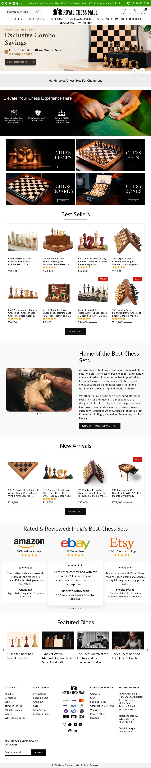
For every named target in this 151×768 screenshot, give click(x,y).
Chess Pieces (57, 19)
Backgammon (67, 23)
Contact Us (10, 697)
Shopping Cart (40, 697)
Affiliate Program (13, 710)
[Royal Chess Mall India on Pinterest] (17, 3)
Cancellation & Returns (102, 705)
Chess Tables (104, 19)
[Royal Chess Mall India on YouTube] (10, 3)
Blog (7, 701)
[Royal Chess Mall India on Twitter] (14, 3)
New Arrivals (39, 710)
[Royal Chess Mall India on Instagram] (2, 3)
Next (147, 650)
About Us (10, 693)
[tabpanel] (39, 390)
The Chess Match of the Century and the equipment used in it (92, 658)
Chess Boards (36, 19)
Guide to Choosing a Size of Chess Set (20, 656)
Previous (3, 650)
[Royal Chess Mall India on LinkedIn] (21, 3)
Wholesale (85, 23)
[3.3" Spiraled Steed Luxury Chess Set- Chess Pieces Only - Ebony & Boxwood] (58, 496)
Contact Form (125, 731)
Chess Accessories (81, 19)
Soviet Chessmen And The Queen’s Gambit (126, 656)
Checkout (38, 701)
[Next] (142, 71)
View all (75, 331)
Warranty (95, 710)
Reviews (94, 717)
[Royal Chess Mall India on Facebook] (6, 3)
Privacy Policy (97, 713)
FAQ (92, 697)
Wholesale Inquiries (15, 717)
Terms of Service (13, 705)
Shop (35, 705)
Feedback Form (41, 713)
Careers (9, 713)
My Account (39, 693)
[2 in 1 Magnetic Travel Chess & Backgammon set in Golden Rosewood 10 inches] (58, 316)
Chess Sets (16, 19)
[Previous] (135, 71)
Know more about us (99, 425)
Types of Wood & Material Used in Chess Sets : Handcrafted (57, 658)
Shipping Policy (98, 701)
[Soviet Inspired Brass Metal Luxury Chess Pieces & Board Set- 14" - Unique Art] (92, 316)
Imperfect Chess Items (128, 19)
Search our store (17, 11)
